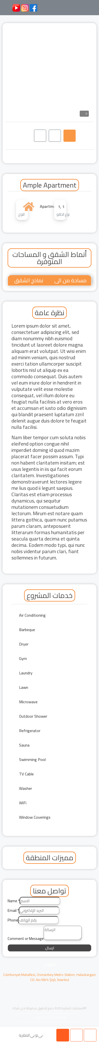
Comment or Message (26, 938)
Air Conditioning (32, 615)
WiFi (22, 803)
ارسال (49, 948)
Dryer (23, 644)
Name (14, 901)
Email (13, 910)
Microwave (28, 702)
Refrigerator (29, 730)
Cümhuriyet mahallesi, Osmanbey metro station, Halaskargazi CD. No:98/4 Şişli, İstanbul (49, 977)
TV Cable (26, 774)
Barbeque (27, 629)
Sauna (24, 745)
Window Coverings (35, 817)
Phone (13, 920)
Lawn (23, 687)
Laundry (25, 673)
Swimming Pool (32, 759)
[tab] (69, 136)
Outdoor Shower (33, 716)
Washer (25, 788)
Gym (23, 658)
